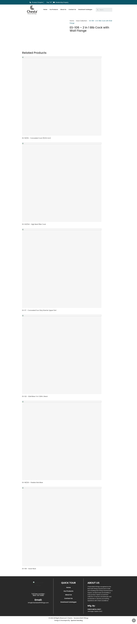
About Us (63, 9)
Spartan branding (77, 620)
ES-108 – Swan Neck (29, 569)
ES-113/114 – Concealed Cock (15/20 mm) (36, 138)
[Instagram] (107, 2)
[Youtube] (111, 2)
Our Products (54, 9)
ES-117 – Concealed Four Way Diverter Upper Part (39, 310)
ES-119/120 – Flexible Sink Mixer (32, 482)
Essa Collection (81, 21)
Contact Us (72, 9)
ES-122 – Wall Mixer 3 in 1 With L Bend (34, 396)
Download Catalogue (85, 9)
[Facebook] (102, 2)
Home (45, 9)
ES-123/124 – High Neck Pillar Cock (34, 224)
